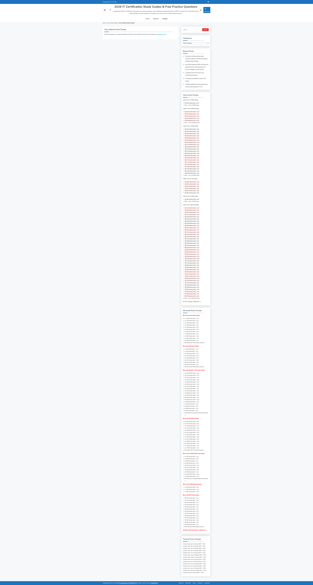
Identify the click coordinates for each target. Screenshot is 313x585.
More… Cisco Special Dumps (192, 298)
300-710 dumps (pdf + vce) (192, 160)
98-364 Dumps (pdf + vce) (192, 507)
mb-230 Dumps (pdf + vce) (192, 380)
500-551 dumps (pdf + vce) (192, 236)
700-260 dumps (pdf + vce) (192, 265)
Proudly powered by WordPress (128, 583)
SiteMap (165, 18)
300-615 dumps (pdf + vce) (192, 151)
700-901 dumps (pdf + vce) (192, 289)
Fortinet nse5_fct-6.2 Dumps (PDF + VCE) (194, 553)
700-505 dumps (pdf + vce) (192, 271)
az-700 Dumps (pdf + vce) (192, 340)
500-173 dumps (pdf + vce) (192, 214)
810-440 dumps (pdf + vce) (192, 293)
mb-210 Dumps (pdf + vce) (192, 375)
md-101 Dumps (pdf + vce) (192, 423)
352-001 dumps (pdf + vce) (192, 199)
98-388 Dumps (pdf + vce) (192, 524)
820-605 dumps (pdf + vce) (192, 296)
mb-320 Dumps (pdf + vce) (192, 388)
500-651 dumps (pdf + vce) (192, 230)
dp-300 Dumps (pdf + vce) (192, 364)
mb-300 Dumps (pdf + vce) (192, 384)
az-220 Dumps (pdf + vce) (192, 327)
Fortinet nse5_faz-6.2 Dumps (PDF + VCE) (194, 550)
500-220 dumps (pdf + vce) (192, 247)
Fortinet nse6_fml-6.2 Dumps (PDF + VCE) (194, 559)
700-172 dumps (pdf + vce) (192, 263)
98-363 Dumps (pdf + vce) (192, 504)
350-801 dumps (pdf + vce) (192, 190)
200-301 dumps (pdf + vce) (192, 103)
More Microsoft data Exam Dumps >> (195, 366)
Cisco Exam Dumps (112, 23)
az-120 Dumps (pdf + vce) (192, 320)
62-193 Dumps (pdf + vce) (192, 456)
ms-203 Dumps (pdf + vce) (192, 434)
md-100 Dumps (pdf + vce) (192, 421)
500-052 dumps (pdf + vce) (192, 216)
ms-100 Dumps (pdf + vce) (192, 426)
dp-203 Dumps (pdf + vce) (192, 362)
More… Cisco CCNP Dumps (192, 175)
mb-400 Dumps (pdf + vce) (192, 393)
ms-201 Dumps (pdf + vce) (192, 432)
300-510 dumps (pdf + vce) (192, 142)
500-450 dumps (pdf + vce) (192, 243)
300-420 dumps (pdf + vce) (192, 133)
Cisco (194, 583)
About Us (156, 18)
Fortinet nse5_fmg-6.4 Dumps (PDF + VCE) (194, 555)
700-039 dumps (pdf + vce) (192, 258)
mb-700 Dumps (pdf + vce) (192, 399)
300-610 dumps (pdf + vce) (192, 149)
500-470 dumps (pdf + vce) (192, 234)
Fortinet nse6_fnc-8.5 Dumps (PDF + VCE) (194, 561)
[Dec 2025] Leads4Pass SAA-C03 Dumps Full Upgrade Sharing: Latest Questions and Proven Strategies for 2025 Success (196, 67)
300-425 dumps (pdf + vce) (192, 135)
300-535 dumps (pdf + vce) (192, 146)
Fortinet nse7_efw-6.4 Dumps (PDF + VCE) (194, 564)
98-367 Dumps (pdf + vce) (192, 513)
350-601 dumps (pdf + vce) (192, 186)
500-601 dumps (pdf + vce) (192, 227)
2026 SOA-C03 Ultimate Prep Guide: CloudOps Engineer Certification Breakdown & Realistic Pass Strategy (196, 59)
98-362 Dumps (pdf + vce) (192, 502)
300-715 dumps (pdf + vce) (192, 162)
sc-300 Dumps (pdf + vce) (192, 489)
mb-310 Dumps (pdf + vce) (192, 386)
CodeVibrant (154, 583)
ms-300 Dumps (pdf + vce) (192, 437)
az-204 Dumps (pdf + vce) (192, 325)
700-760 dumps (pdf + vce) (192, 280)
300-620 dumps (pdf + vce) (192, 153)
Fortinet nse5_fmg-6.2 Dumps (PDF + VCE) (194, 557)
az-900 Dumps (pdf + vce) (192, 458)
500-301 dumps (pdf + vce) (192, 219)
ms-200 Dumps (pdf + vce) (192, 430)
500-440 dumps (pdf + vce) (192, 241)
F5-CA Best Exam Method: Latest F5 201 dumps (195, 80)
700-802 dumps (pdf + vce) (192, 287)
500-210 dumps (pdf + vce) (192, 245)
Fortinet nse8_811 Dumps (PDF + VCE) (193, 572)
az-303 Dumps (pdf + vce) (192, 329)
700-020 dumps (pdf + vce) (192, 254)
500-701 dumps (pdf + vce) (192, 238)
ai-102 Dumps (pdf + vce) (191, 351)
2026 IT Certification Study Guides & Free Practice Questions (155, 7)
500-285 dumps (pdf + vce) (192, 249)
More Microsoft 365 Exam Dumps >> (195, 450)
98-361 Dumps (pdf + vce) (192, 500)
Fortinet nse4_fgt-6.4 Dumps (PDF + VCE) (194, 544)
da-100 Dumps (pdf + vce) (192, 353)
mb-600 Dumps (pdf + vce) (192, 397)
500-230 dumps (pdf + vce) (192, 221)
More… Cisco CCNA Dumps (192, 105)
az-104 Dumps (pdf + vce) (192, 318)
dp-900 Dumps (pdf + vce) (192, 463)
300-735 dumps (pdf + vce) (192, 171)
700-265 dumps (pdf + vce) (192, 267)
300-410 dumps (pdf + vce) (192, 129)
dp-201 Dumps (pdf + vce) (192, 360)
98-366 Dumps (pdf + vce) (192, 511)
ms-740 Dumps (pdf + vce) (192, 448)
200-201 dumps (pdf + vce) (192, 212)
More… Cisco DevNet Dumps (192, 122)
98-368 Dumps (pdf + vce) (192, 515)
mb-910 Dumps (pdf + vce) (192, 467)
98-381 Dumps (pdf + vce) (192, 520)
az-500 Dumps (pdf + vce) (192, 336)
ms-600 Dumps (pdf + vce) (192, 443)
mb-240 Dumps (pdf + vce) (192, 382)
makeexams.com (161, 34)
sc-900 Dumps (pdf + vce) (192, 476)
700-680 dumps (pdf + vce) (192, 278)
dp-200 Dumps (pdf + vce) (192, 358)
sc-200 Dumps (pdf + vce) (192, 487)
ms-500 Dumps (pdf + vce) (192, 441)
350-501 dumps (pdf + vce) (192, 184)
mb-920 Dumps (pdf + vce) (192, 469)
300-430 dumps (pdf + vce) (192, 138)
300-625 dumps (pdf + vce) (192, 155)
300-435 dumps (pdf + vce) (192, 140)
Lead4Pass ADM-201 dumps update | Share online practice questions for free (196, 85)
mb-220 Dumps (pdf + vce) (192, 377)
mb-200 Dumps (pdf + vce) (192, 373)
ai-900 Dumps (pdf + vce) (191, 461)
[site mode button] (200, 10)
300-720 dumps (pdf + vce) (192, 164)
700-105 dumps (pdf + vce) (192, 260)
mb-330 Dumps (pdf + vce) (192, 391)
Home (147, 18)
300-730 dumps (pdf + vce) (192, 168)
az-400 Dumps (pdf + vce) (192, 334)
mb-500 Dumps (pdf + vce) (192, 395)
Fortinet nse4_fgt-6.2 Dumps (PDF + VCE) (194, 546)
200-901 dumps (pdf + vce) (192, 111)
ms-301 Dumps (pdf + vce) (192, 439)
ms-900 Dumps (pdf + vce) (192, 474)
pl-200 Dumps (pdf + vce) (191, 406)
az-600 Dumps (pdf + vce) (192, 338)
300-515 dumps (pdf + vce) (192, 144)
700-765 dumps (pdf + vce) (192, 285)
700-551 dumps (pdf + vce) (192, 274)
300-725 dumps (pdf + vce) (192, 166)
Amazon (200, 583)
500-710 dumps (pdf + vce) (192, 232)
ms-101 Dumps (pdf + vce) (192, 428)
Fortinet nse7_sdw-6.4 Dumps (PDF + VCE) (194, 570)
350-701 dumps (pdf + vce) (192, 188)
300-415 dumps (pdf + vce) (192, 131)
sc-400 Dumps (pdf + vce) (192, 491)
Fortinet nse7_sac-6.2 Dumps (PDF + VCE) (194, 568)
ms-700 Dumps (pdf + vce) (192, 445)
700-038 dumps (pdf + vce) (192, 256)
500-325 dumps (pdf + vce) (192, 223)
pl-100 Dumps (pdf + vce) (191, 404)
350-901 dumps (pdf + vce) (192, 114)
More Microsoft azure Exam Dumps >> (195, 342)
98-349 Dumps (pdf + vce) (192, 498)
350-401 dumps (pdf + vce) (192, 181)
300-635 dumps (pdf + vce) (192, 157)
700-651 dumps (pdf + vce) (192, 276)
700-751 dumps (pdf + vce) (192, 282)
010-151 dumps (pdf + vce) (192, 208)
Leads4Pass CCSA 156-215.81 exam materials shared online (194, 74)
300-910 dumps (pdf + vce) (192, 116)
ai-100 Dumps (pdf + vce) (191, 349)
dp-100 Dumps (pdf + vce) (192, 355)
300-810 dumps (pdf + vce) (192, 173)
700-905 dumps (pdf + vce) (192, 291)
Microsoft (188, 583)
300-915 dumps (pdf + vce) (192, 118)
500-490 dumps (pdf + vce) (192, 225)
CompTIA (206, 583)
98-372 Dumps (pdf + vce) (192, 518)
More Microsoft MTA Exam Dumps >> (195, 526)
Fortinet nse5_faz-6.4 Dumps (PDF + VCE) (194, 548)
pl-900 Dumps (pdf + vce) (191, 472)
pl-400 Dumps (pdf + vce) (191, 408)
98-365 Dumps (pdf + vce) (192, 509)
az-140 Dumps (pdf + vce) (192, 323)
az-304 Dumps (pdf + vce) (192, 331)
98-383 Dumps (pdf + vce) (192, 522)
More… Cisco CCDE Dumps (192, 201)
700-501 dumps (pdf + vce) (192, 269)
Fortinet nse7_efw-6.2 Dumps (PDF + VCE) (194, 566)
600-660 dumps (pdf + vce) (192, 252)
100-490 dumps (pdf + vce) (192, 210)
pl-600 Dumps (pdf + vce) (191, 410)
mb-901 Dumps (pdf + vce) (192, 465)
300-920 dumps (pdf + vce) (192, 120)
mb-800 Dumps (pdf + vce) (192, 402)
